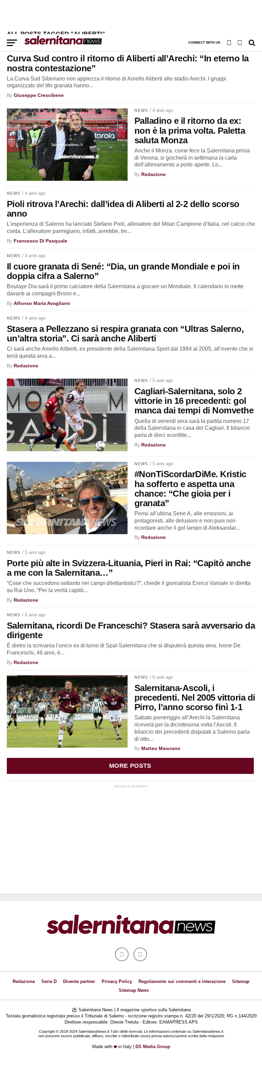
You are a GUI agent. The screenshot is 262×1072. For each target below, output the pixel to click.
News (141, 110)
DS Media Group (152, 1046)
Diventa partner (79, 981)
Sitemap (240, 981)
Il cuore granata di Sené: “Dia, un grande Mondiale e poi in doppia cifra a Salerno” (123, 271)
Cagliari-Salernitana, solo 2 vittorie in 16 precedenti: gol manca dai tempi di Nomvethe (193, 400)
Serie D (49, 981)
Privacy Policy (117, 981)
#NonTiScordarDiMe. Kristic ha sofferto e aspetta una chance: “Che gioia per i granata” (190, 488)
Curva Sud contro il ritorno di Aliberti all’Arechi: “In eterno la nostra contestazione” (128, 63)
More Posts (130, 765)
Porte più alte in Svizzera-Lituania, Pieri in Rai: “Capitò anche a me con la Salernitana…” (128, 567)
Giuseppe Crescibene (39, 95)
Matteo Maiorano (160, 748)
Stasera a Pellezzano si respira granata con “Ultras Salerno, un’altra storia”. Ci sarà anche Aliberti (125, 333)
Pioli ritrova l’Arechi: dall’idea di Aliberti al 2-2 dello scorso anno (123, 208)
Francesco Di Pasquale (40, 241)
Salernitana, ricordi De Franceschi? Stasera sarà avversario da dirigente (131, 630)
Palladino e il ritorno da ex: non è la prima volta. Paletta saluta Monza (189, 130)
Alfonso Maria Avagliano (42, 303)
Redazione (153, 174)
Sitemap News (134, 990)
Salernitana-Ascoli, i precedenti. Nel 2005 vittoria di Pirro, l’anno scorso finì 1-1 (194, 697)
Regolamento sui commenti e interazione (182, 981)
